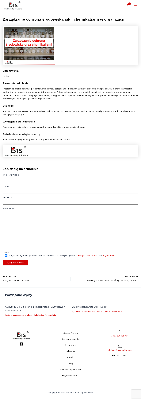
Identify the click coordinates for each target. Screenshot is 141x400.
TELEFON (7, 197)
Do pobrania (70, 345)
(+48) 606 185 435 (120, 336)
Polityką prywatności (87, 255)
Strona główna (70, 333)
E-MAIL (6, 186)
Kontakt (70, 357)
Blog (70, 363)
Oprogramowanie (70, 339)
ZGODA (6, 252)
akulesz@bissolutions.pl (120, 350)
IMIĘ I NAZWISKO (11, 175)
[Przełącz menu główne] (135, 5)
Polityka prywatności (70, 369)
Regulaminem (109, 255)
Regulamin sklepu (70, 375)
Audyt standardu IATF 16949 (89, 306)
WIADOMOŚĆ (9, 209)
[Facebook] (21, 344)
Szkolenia (38, 315)
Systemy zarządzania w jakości (19, 315)
